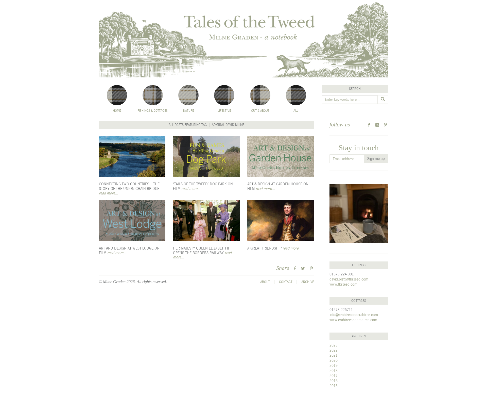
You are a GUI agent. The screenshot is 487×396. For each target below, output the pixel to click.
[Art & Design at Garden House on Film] (280, 156)
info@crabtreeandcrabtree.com (353, 314)
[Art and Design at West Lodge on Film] (132, 220)
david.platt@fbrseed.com (348, 279)
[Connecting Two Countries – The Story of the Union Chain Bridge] (132, 156)
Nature (188, 110)
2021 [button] (333, 355)
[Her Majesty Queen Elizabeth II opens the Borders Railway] (206, 220)
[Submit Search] (382, 99)
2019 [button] (333, 365)
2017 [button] (333, 375)
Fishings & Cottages (152, 110)
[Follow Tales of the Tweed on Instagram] (377, 125)
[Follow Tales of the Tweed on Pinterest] (385, 125)
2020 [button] (333, 360)
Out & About (260, 110)
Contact (285, 282)
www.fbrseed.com (343, 284)
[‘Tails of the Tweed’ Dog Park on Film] (206, 156)
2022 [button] (333, 350)
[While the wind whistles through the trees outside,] (358, 213)
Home (117, 110)
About (265, 282)
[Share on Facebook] (295, 268)
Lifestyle (224, 110)
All (295, 110)
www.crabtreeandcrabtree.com (353, 320)
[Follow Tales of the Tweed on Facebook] (369, 125)
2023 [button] (333, 345)
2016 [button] (333, 380)
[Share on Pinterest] (311, 268)
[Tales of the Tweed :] (243, 38)
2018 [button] (333, 370)
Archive (307, 282)
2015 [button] (333, 386)
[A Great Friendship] (280, 220)
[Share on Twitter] (303, 268)
